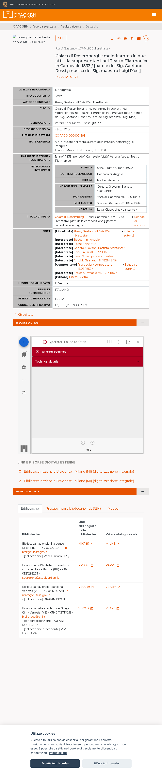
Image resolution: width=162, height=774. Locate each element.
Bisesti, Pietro (78, 277)
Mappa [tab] (113, 508)
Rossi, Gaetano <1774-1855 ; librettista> (92, 233)
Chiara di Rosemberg (69, 217)
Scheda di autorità (139, 221)
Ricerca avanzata (44, 26)
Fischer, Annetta (85, 244)
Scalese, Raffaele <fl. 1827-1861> (95, 273)
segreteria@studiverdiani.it (40, 577)
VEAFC (112, 608)
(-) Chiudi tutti (24, 314)
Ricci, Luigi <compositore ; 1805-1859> (96, 267)
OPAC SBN (20, 26)
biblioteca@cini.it (33, 616)
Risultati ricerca (70, 26)
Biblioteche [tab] (30, 508)
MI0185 (85, 543)
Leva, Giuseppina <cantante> (93, 256)
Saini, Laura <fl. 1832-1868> (92, 252)
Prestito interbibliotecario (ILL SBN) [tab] (73, 508)
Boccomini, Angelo (87, 239)
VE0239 (85, 608)
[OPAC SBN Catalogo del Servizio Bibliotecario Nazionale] (8, 15)
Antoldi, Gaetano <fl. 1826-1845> (95, 260)
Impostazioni (58, 752)
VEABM (113, 587)
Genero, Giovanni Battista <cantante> (99, 248)
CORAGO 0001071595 (70, 135)
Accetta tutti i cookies (55, 763)
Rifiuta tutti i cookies (107, 763)
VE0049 (86, 587)
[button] (119, 38)
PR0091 (86, 565)
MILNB (113, 543)
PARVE (113, 565)
